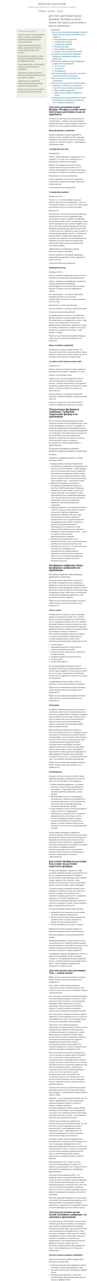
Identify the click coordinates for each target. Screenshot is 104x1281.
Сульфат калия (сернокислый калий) (68, 51)
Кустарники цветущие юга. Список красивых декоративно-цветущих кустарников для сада (31, 58)
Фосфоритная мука (61, 46)
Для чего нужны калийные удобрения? (68, 88)
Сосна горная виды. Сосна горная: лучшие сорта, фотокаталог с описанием (31, 66)
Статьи (60, 10)
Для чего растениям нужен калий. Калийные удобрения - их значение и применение (69, 84)
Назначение (58, 68)
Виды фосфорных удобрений (65, 39)
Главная (42, 10)
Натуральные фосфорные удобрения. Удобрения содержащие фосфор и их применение (66, 56)
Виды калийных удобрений (64, 49)
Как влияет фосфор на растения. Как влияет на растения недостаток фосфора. (69, 74)
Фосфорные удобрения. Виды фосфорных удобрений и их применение (68, 62)
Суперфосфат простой (63, 42)
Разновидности (60, 71)
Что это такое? (59, 66)
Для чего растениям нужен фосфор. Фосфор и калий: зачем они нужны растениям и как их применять (69, 34)
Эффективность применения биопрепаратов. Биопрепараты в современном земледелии (30, 83)
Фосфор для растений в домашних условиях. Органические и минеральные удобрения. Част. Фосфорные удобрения (69, 100)
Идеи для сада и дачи (52, 4)
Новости (51, 10)
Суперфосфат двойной (63, 44)
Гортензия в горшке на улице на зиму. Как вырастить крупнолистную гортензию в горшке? (31, 75)
